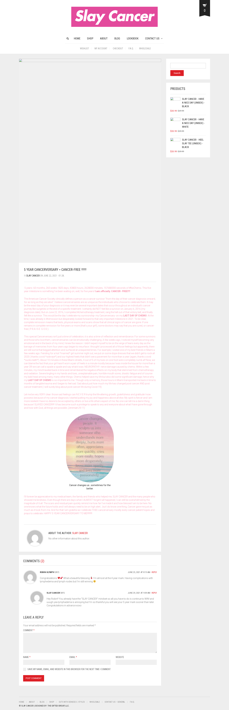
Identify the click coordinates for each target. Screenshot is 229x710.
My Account (101, 48)
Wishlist (84, 48)
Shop (90, 38)
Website (120, 657)
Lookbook (132, 38)
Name (27, 657)
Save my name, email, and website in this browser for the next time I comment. (69, 669)
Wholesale (145, 48)
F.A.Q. (131, 48)
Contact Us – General (115, 702)
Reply (154, 572)
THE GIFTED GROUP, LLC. (58, 705)
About (104, 38)
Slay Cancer (33, 275)
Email (73, 657)
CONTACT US (152, 38)
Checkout (118, 48)
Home (21, 702)
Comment (29, 630)
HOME (77, 38)
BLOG (117, 38)
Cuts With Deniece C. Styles (72, 702)
